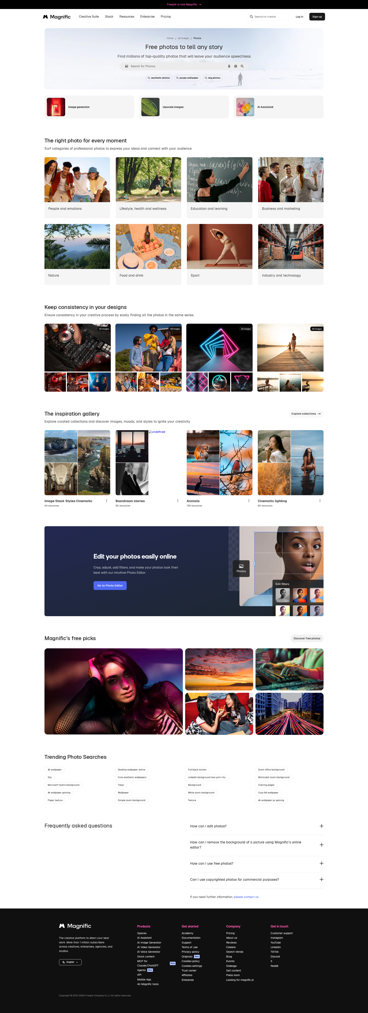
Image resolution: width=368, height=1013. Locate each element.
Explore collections (304, 413)
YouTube (276, 942)
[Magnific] (75, 927)
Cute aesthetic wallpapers (132, 777)
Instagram (277, 937)
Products (143, 926)
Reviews (231, 942)
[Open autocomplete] (125, 66)
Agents (144, 970)
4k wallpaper (55, 769)
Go (53, 727)
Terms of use (190, 947)
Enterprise (188, 980)
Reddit (274, 966)
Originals (190, 956)
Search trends (234, 951)
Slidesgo (231, 966)
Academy (187, 933)
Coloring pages (266, 785)
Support (186, 942)
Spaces (141, 933)
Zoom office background (271, 769)
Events (230, 961)
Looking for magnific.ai (240, 980)
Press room (233, 975)
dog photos (214, 77)
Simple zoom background (131, 800)
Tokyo (121, 785)
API (139, 974)
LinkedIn (276, 947)
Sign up (317, 16)
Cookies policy (191, 961)
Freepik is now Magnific (182, 4)
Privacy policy (190, 951)
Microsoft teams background (63, 785)
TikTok (275, 951)
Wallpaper (123, 792)
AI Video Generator (148, 947)
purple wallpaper (189, 77)
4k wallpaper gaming (59, 792)
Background (194, 785)
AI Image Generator (149, 942)
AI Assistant (144, 937)
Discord (275, 956)
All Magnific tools (148, 984)
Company (233, 926)
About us (231, 937)
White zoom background (201, 792)
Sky (50, 777)
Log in (299, 16)
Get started (190, 926)
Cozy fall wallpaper (268, 792)
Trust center (189, 970)
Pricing (166, 17)
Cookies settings (192, 966)
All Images (183, 38)
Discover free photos (307, 638)
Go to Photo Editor (110, 585)
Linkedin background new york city (206, 777)
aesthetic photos (160, 77)
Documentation (191, 937)
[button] (70, 962)
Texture (192, 800)
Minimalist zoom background (273, 777)
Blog (229, 956)
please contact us (246, 897)
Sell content (233, 970)
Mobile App (144, 979)
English (70, 962)
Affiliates (187, 975)
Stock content (145, 956)
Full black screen (197, 769)
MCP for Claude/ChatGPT (156, 963)
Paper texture (55, 800)
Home (170, 38)
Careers (231, 947)
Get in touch (279, 926)
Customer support (282, 933)
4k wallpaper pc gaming (271, 800)
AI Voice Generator (148, 951)
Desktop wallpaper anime (131, 769)
